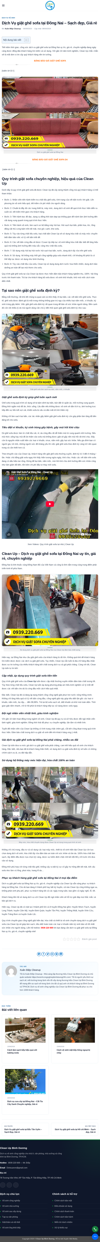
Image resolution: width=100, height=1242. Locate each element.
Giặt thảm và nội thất (11, 1222)
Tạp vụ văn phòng (10, 1217)
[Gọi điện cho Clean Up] (16, 1185)
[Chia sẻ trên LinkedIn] (61, 954)
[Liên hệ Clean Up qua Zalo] (2, 1185)
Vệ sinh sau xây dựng (11, 1211)
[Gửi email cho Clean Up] (9, 1185)
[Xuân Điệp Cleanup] (11, 971)
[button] (3, 5)
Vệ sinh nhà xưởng (10, 1206)
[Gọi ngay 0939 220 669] (95, 1229)
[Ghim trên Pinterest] (57, 954)
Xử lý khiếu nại (61, 1228)
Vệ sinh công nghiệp (11, 1201)
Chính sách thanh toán (64, 1211)
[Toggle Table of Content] (25, 40)
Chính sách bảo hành (64, 1217)
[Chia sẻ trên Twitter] (48, 954)
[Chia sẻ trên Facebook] (43, 954)
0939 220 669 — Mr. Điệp (15, 1163)
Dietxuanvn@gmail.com (13, 1168)
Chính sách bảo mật (63, 1201)
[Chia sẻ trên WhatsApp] (39, 954)
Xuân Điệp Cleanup (13, 29)
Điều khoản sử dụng (63, 1206)
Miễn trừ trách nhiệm (63, 1222)
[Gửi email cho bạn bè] (52, 954)
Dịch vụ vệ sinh (8, 18)
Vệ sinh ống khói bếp (11, 1228)
